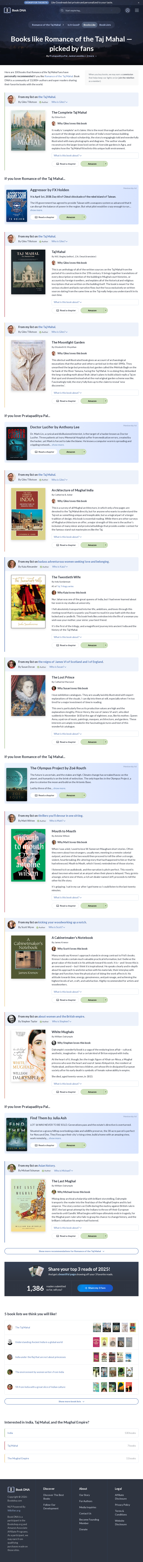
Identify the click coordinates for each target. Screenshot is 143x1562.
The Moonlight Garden (68, 342)
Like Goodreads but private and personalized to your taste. (82, 2)
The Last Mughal (64, 1181)
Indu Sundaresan (62, 581)
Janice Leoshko (77, 56)
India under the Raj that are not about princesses (40, 1357)
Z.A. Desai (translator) (85, 256)
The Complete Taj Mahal (69, 112)
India (10, 1432)
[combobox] (90, 10)
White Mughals (63, 1032)
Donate (83, 1529)
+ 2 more (90, 56)
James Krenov (61, 942)
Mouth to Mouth (64, 831)
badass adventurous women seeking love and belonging (73, 561)
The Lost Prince (63, 677)
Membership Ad (130, 188)
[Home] (17, 10)
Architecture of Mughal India (72, 490)
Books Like (90, 24)
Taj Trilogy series (65, 586)
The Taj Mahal (22, 1327)
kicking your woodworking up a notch (62, 922)
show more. (36, 210)
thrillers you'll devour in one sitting (60, 815)
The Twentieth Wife (66, 577)
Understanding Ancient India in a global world (39, 1342)
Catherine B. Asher (64, 494)
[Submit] (62, 10)
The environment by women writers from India (39, 1372)
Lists (105, 24)
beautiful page (67, 1274)
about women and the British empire (61, 1016)
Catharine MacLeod (64, 681)
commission (127, 74)
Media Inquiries (87, 1507)
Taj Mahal (58, 252)
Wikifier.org (14, 1510)
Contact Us (85, 1513)
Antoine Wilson (62, 835)
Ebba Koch (60, 117)
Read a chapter (68, 163)
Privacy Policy (122, 1504)
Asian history (46, 1165)
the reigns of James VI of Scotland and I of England (70, 661)
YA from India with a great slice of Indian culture (40, 1386)
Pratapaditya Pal (58, 56)
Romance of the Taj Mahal (46, 24)
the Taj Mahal (46, 97)
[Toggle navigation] (136, 10)
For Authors (85, 1501)
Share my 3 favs (96, 1287)
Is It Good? (74, 24)
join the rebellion (126, 77)
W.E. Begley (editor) (64, 256)
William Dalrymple (64, 1036)
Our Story (84, 1494)
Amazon (92, 163)
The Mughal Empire (18, 1458)
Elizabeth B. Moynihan (65, 347)
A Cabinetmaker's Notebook (72, 938)
